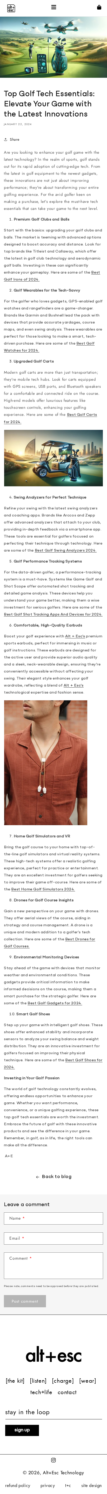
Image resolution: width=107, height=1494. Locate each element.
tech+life (41, 1392)
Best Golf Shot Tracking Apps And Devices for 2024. (53, 615)
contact (67, 1392)
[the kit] (15, 1380)
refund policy (17, 1485)
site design (91, 1485)
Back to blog (56, 1177)
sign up (22, 1430)
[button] (53, 8)
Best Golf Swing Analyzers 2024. (66, 551)
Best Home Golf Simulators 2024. (43, 889)
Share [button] (14, 139)
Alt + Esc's (75, 636)
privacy (48, 1485)
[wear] (87, 1380)
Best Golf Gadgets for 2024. (55, 1003)
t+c (68, 1485)
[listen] (38, 1380)
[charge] (63, 1380)
